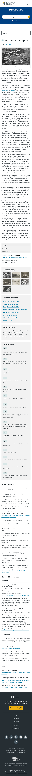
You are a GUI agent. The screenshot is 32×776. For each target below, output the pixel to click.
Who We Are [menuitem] (16, 725)
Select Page (6, 33)
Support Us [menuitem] (16, 728)
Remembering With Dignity (11, 312)
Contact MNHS (21, 752)
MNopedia (8, 27)
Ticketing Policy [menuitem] (23, 771)
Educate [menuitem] (16, 722)
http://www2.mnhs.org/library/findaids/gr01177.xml (15, 595)
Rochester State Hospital (10, 304)
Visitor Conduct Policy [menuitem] (11, 773)
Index (13, 27)
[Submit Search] (29, 17)
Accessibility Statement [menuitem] (22, 773)
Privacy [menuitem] (6, 771)
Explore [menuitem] (16, 718)
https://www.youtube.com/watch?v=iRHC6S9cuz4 (14, 687)
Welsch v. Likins (7, 320)
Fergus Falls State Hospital (11, 301)
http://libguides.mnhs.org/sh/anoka (10, 648)
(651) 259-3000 (11, 752)
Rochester (25, 89)
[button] (28, 3)
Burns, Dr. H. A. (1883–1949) (11, 307)
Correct (6, 248)
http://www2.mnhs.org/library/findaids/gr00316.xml (15, 630)
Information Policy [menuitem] (14, 771)
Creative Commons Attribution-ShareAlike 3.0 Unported (14, 257)
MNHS (3, 27)
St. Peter (13, 90)
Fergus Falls (4, 90)
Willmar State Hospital (10, 318)
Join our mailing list (16, 708)
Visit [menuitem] (16, 715)
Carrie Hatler (8, 44)
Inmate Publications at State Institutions (15, 309)
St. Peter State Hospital (10, 315)
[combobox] (16, 17)
